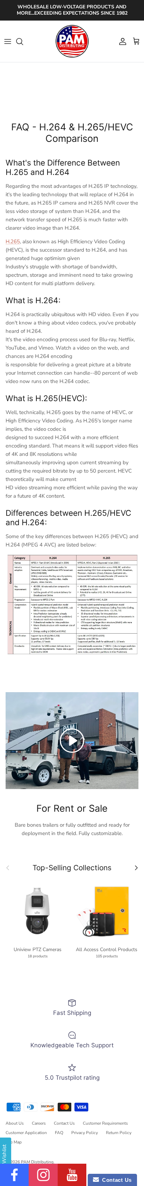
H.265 (13, 241)
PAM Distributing (37, 1162)
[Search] (23, 41)
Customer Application (26, 1132)
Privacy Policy (84, 1132)
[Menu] (7, 41)
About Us (15, 1123)
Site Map (14, 1142)
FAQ (59, 1132)
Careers (39, 1123)
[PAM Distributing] (72, 41)
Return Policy (118, 1132)
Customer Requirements (105, 1123)
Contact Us (64, 1123)
